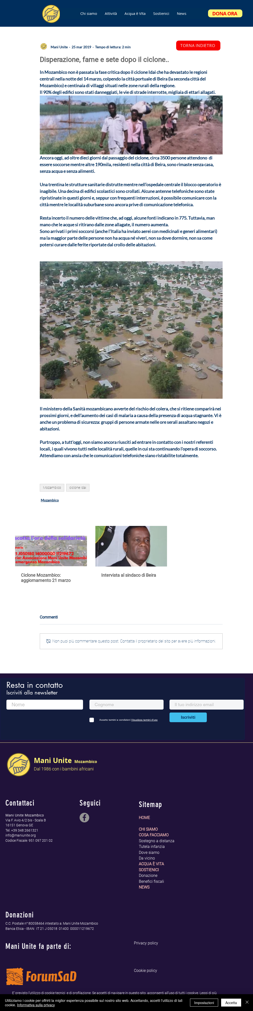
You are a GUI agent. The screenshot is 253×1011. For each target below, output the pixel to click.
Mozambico (52, 488)
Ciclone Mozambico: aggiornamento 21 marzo (46, 577)
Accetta (231, 1002)
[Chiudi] (247, 1002)
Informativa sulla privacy (36, 1004)
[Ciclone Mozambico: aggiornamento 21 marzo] (51, 546)
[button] (135, 13)
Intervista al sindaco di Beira (128, 575)
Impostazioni (204, 1002)
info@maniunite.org (20, 835)
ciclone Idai (77, 488)
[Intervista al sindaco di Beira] (131, 546)
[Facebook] (84, 817)
